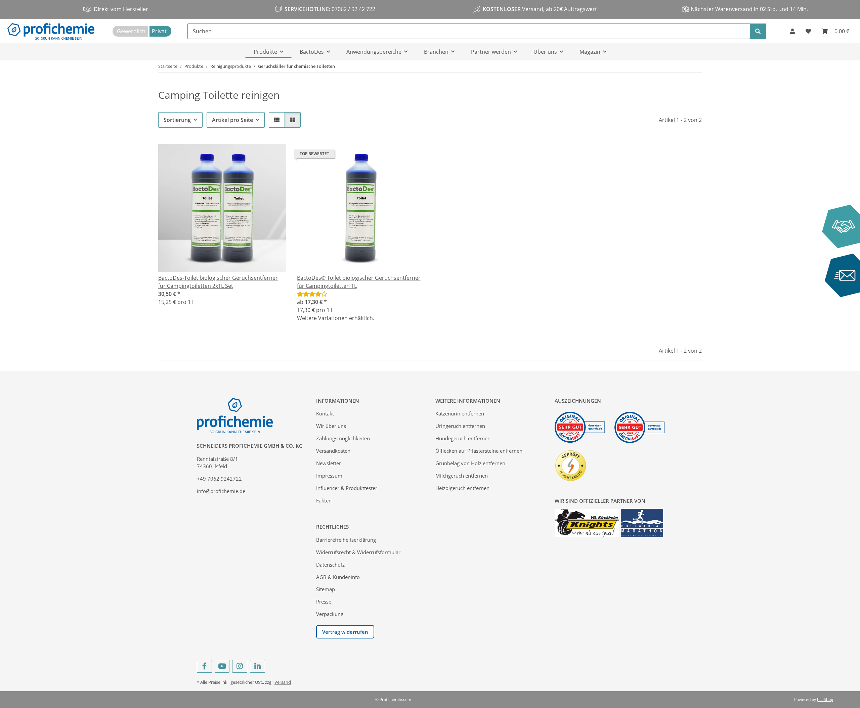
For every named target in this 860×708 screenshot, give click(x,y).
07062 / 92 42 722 (352, 9)
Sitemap (325, 589)
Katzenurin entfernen (459, 413)
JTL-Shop (825, 699)
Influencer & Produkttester (346, 488)
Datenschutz (330, 564)
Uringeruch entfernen (460, 426)
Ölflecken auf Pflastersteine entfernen (478, 450)
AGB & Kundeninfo (338, 577)
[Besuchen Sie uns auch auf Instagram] (239, 666)
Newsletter (328, 463)
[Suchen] (758, 31)
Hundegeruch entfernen (462, 438)
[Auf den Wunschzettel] (274, 155)
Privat (159, 31)
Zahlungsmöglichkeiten (343, 438)
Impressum (329, 475)
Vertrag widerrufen (345, 631)
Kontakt (325, 413)
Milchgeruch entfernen (461, 475)
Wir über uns (331, 426)
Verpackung (329, 614)
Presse (323, 601)
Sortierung (177, 120)
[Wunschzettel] (808, 31)
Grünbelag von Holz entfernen (470, 463)
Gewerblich (131, 31)
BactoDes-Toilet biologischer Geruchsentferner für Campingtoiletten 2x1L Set (218, 282)
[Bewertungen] (312, 294)
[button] (792, 31)
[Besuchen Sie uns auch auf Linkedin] (257, 666)
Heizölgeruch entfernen (462, 488)
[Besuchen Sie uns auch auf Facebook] (204, 666)
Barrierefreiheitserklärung (346, 539)
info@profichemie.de (221, 491)
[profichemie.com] (50, 31)
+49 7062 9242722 (219, 478)
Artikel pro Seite (232, 120)
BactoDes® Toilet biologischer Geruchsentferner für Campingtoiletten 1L (359, 282)
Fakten (324, 500)
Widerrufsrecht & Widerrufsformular (358, 552)
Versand (282, 682)
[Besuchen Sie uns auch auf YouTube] (222, 666)
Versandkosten (333, 450)
